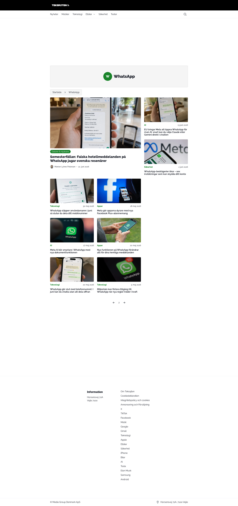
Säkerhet (103, 14)
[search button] (185, 14)
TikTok (124, 413)
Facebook (126, 418)
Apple (124, 440)
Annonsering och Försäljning (135, 404)
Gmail (123, 431)
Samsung (125, 475)
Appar (100, 206)
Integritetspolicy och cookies (135, 400)
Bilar (123, 457)
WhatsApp (74, 92)
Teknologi (77, 14)
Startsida (56, 92)
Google (124, 426)
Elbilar (89, 14)
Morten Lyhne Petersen (65, 167)
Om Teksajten (127, 391)
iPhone (124, 453)
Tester (114, 14)
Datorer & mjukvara (60, 151)
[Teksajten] (119, 5)
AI (145, 125)
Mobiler (65, 14)
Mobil (123, 422)
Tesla (123, 466)
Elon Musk (126, 470)
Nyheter (54, 14)
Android (125, 479)
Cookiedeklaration (130, 396)
